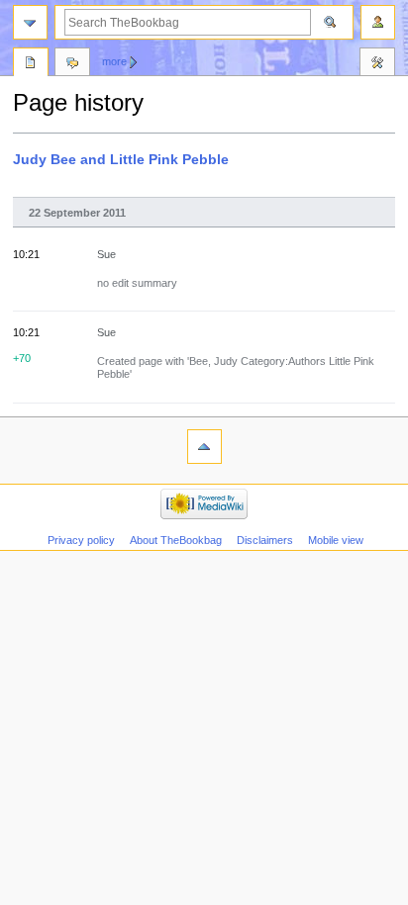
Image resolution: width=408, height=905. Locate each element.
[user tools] (377, 22)
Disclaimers (265, 540)
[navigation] (30, 22)
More (114, 61)
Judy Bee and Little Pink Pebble (121, 159)
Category (31, 64)
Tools (377, 64)
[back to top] (204, 446)
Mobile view (335, 540)
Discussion (72, 64)
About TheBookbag (176, 540)
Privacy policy (81, 540)
